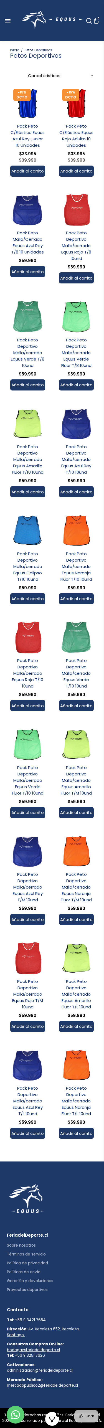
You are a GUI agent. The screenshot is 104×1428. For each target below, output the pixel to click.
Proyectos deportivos (27, 1289)
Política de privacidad (27, 1263)
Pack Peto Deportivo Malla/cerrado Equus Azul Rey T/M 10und (28, 887)
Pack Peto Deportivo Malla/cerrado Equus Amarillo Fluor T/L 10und (76, 994)
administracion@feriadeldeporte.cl (40, 1370)
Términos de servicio (26, 1254)
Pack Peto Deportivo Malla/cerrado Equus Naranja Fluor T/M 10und (76, 887)
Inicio (14, 50)
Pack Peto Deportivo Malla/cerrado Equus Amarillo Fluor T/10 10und (28, 459)
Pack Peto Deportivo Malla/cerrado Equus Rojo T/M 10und (27, 994)
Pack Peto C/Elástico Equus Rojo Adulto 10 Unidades (76, 135)
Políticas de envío (23, 1272)
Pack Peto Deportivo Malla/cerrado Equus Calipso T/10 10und (27, 566)
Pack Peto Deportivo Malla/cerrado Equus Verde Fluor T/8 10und (76, 352)
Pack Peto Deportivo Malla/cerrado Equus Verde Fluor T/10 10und (28, 780)
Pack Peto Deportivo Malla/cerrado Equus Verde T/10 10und (76, 673)
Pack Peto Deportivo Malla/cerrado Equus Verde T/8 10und (27, 352)
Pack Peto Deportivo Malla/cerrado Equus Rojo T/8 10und (76, 245)
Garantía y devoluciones (30, 1281)
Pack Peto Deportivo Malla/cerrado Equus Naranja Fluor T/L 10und (76, 1101)
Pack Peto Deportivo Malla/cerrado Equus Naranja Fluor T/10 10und (76, 566)
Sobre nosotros (21, 1245)
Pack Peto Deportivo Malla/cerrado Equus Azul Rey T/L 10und (28, 1101)
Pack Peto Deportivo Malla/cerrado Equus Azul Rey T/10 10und (76, 459)
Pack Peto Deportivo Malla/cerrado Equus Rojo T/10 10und (27, 673)
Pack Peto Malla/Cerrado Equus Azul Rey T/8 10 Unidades (27, 242)
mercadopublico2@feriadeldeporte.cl (42, 1385)
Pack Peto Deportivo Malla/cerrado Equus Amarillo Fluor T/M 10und (76, 780)
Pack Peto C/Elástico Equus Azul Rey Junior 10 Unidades (28, 135)
